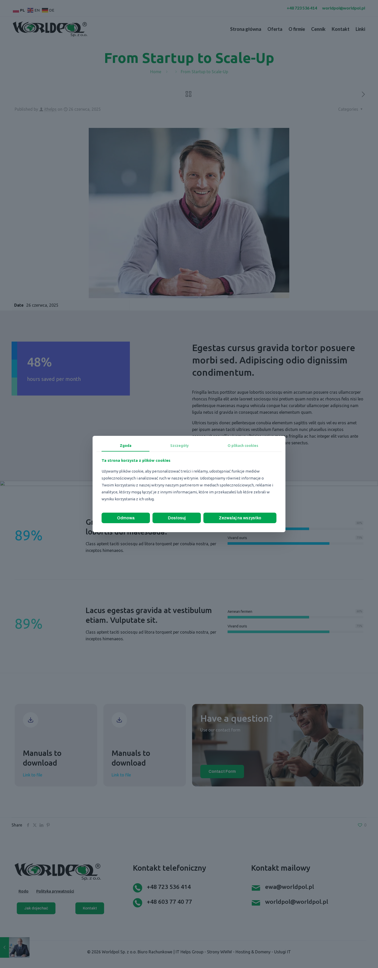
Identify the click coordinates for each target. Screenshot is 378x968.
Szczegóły (179, 446)
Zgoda (125, 446)
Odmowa (126, 518)
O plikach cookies (243, 446)
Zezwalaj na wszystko (240, 518)
